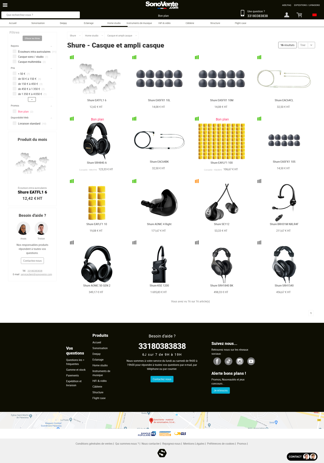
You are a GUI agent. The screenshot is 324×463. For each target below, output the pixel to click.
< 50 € (24, 74)
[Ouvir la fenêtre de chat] (302, 456)
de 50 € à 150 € (29, 79)
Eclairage (88, 23)
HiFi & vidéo (164, 23)
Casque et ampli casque (128, 45)
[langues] (313, 14)
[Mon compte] (286, 15)
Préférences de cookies (220, 443)
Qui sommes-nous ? (127, 443)
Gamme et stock (76, 370)
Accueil (12, 23)
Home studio (114, 23)
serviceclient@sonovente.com (36, 274)
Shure (76, 45)
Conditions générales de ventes (94, 443)
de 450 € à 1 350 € (31, 89)
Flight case (240, 23)
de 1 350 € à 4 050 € (32, 94)
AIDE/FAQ (286, 5)
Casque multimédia (32, 62)
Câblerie (190, 23)
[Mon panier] (298, 15)
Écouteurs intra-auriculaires (37, 51)
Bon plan (163, 16)
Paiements (72, 375)
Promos (241, 443)
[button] (33, 46)
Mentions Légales (193, 443)
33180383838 (35, 270)
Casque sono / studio (33, 57)
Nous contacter (151, 443)
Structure (215, 23)
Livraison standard (32, 123)
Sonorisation (38, 23)
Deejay (63, 23)
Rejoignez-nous (171, 443)
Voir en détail (92, 92)
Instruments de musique (139, 23)
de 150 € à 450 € (30, 84)
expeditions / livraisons (307, 5)
